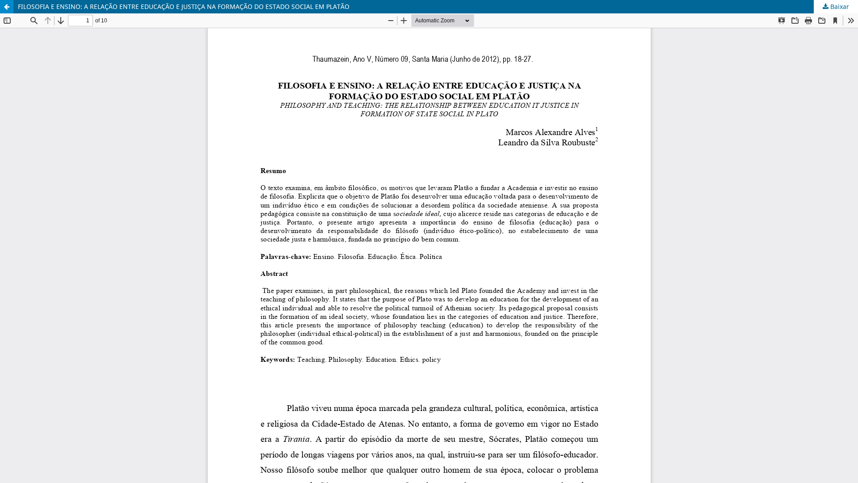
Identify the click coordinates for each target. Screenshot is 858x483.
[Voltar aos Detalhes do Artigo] (6, 6)
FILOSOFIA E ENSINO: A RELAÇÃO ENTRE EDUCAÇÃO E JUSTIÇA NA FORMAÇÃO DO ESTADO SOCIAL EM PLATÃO (183, 6)
